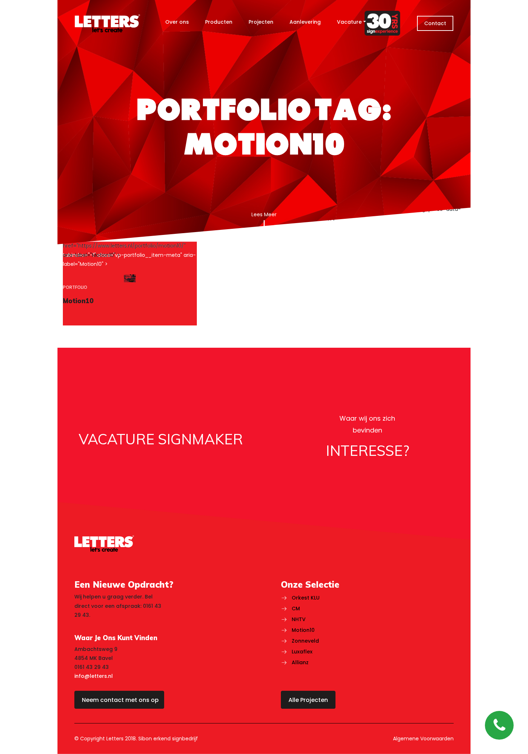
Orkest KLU (306, 597)
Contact (435, 23)
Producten (218, 22)
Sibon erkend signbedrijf (168, 738)
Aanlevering (305, 22)
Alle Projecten (308, 700)
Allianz (300, 662)
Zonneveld (305, 640)
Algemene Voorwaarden (423, 738)
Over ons (177, 22)
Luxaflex (302, 651)
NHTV (299, 619)
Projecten (261, 22)
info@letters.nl (93, 676)
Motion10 (303, 630)
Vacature (349, 22)
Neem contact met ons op (120, 700)
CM (296, 608)
